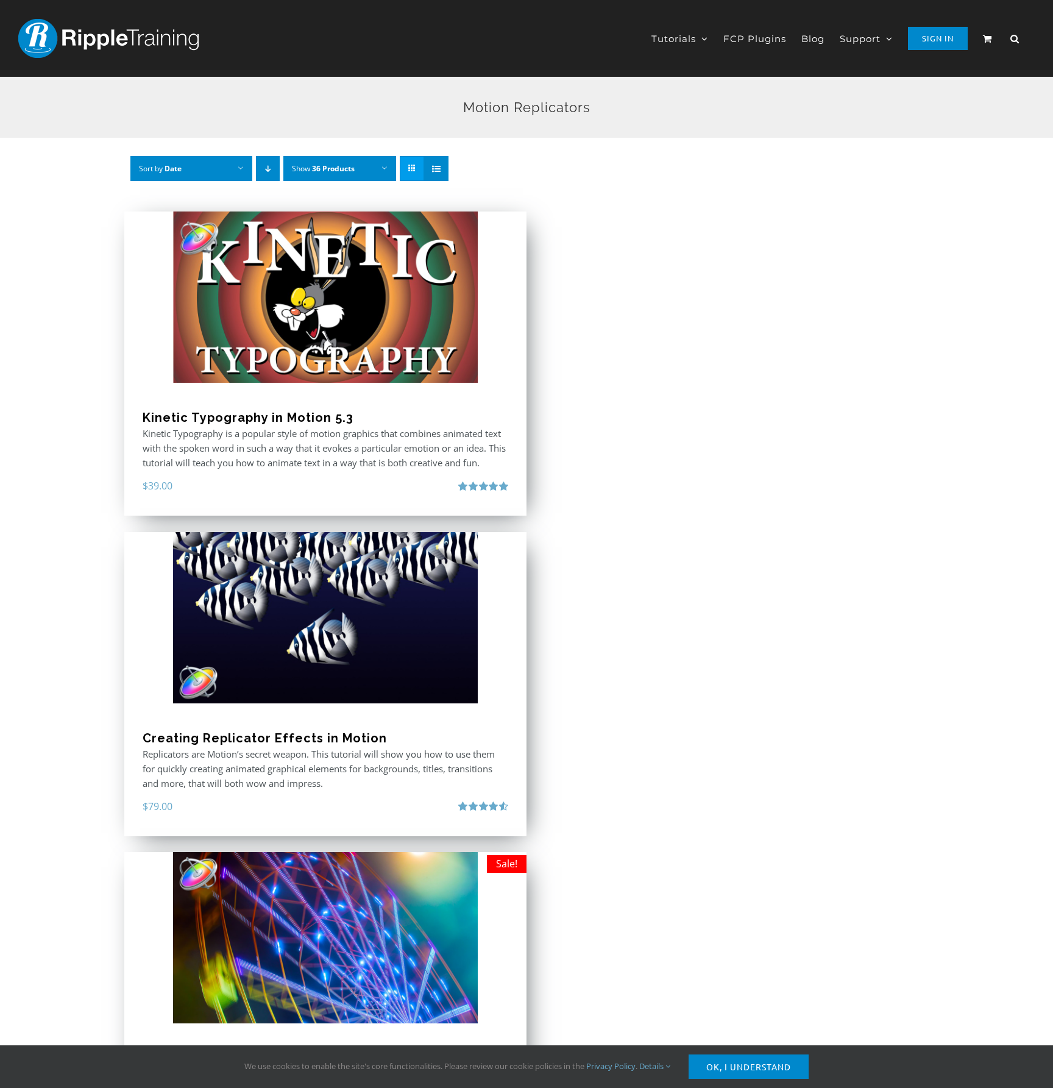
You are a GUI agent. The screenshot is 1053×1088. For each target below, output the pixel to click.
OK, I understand (748, 1066)
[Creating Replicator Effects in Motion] (325, 617)
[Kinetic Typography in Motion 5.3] (325, 297)
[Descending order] (268, 168)
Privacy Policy (611, 1066)
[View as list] (436, 168)
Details (652, 1066)
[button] (1014, 38)
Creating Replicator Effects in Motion (265, 738)
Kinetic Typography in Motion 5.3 (248, 417)
